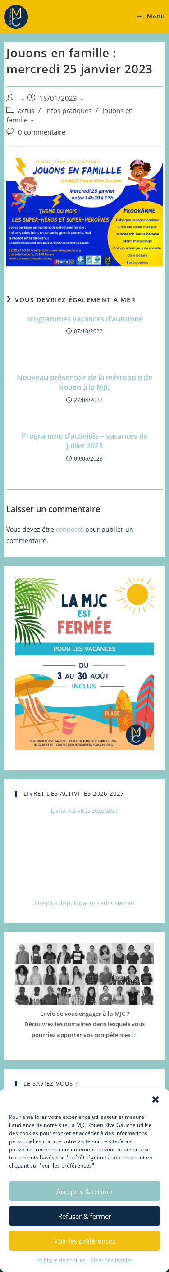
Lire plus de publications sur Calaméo (84, 903)
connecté (69, 529)
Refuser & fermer (84, 1216)
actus (26, 110)
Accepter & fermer (84, 1191)
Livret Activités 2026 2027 (84, 810)
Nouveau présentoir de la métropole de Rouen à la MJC (84, 382)
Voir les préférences (84, 1240)
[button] (155, 1099)
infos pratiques (68, 110)
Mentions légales (111, 1260)
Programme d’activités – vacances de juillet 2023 (85, 441)
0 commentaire (41, 132)
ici (135, 1035)
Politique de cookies (61, 1260)
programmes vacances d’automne (84, 319)
